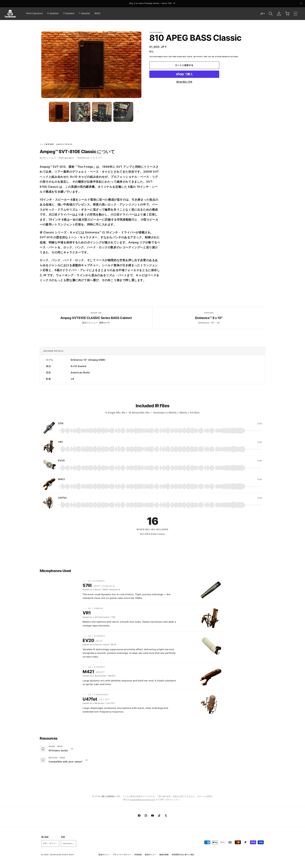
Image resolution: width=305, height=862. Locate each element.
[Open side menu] (295, 13)
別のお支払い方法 (184, 82)
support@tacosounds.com (142, 799)
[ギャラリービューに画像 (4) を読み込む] (123, 112)
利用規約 (138, 854)
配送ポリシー (150, 854)
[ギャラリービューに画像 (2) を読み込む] (80, 112)
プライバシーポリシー (122, 854)
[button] (270, 13)
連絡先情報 (164, 854)
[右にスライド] (137, 111)
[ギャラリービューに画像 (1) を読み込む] (59, 112)
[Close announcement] (301, 4)
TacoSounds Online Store (62, 855)
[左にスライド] (44, 111)
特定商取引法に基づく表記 (183, 854)
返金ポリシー (104, 854)
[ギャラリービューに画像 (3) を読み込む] (102, 112)
